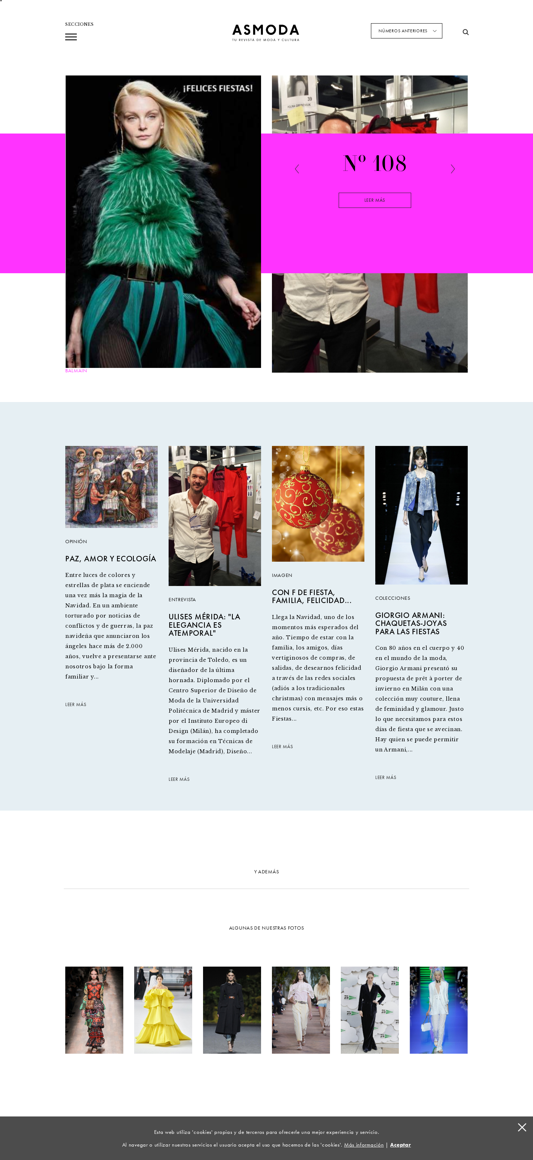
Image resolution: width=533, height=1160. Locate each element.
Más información (364, 1144)
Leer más (374, 200)
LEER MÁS (76, 704)
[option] (375, 199)
